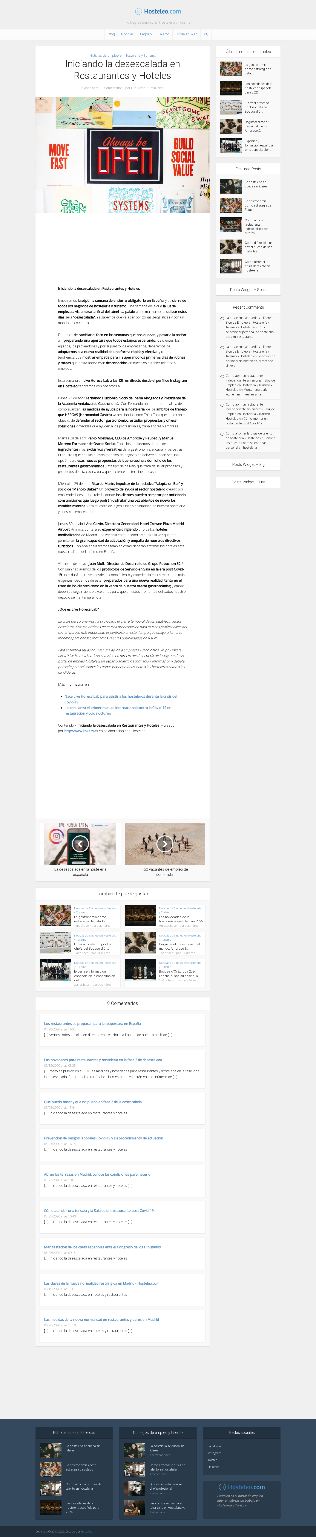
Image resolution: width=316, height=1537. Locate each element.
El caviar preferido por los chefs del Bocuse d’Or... (257, 107)
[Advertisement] (122, 249)
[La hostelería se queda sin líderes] (232, 186)
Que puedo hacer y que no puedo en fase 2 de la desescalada (93, 1102)
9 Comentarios (112, 88)
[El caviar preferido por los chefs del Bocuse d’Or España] (232, 107)
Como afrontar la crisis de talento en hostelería (257, 266)
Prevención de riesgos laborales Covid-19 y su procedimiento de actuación (103, 1138)
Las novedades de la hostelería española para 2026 (258, 88)
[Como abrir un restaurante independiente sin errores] (232, 224)
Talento (163, 34)
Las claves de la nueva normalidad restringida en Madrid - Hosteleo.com (101, 1283)
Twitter (212, 1460)
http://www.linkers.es (81, 731)
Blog (111, 34)
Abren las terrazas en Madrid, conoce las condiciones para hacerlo (97, 1174)
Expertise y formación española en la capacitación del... (94, 976)
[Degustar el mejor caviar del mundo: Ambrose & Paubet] (232, 126)
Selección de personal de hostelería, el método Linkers (250, 361)
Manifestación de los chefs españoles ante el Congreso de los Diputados (102, 1247)
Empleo (146, 34)
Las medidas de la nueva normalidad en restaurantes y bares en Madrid (101, 1319)
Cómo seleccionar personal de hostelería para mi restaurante (250, 332)
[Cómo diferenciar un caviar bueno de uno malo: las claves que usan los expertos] (232, 247)
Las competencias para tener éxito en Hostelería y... (168, 1505)
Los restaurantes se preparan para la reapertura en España (92, 1023)
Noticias (127, 34)
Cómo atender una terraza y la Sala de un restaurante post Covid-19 (99, 1210)
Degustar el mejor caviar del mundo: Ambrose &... (257, 126)
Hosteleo (86, 1531)
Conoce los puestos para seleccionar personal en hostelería (250, 442)
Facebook (214, 1446)
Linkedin (213, 1467)
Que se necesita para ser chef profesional (166, 1486)
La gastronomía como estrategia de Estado (258, 69)
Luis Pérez (138, 88)
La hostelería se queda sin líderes (256, 184)
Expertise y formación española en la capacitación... (259, 145)
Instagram (214, 1453)
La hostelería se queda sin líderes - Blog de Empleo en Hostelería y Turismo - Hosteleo (250, 322)
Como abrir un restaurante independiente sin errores (256, 227)
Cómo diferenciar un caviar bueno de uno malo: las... (259, 247)
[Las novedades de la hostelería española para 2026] (232, 88)
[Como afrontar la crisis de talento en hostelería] (232, 266)
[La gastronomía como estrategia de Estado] (232, 69)
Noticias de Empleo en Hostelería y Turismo (122, 55)
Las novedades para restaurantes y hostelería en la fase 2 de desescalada (103, 1059)
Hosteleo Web (186, 34)
